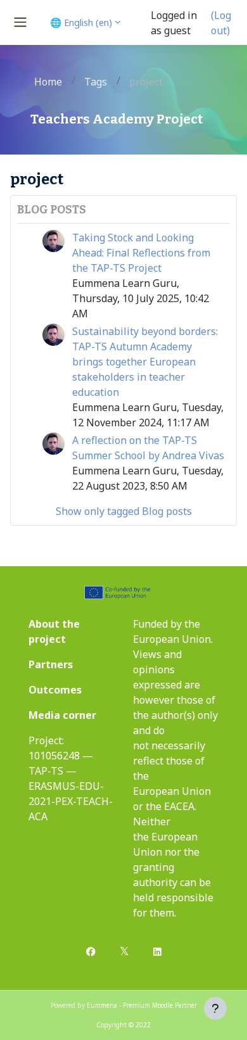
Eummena (102, 1005)
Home (48, 82)
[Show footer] (215, 1008)
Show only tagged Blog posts (124, 511)
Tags (95, 82)
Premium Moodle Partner (160, 1005)
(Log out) (221, 22)
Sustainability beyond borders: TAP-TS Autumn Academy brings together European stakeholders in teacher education (145, 361)
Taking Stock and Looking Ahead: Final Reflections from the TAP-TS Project (141, 253)
